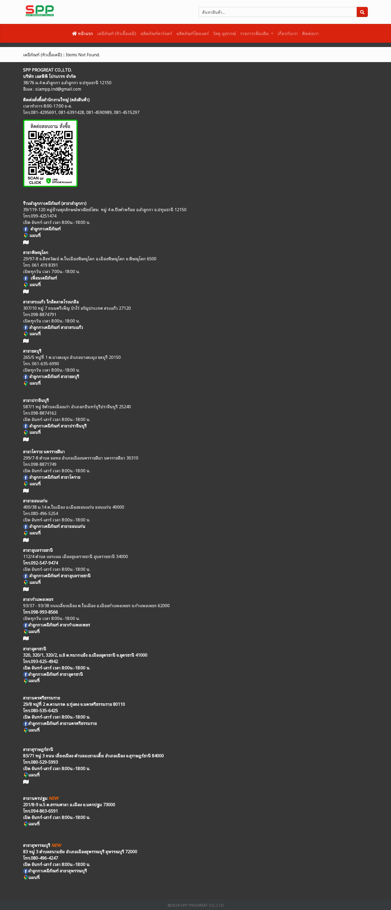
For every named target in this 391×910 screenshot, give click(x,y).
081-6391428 (71, 112)
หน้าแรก (85, 33)
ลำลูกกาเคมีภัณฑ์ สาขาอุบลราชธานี (60, 575)
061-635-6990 (45, 363)
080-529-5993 (44, 761)
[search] (362, 12)
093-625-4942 (44, 661)
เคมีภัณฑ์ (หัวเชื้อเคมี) (116, 33)
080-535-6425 (44, 710)
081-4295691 (43, 112)
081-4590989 (99, 112)
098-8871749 (43, 464)
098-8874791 (43, 314)
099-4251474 (43, 215)
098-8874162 (43, 412)
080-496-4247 (44, 857)
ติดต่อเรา (310, 33)
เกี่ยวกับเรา (287, 33)
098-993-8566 (44, 611)
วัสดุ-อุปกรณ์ (224, 33)
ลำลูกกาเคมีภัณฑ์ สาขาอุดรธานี (55, 673)
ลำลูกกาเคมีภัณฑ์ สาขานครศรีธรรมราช (62, 723)
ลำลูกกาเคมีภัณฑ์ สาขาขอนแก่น (57, 525)
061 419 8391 (45, 264)
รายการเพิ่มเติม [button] (255, 33)
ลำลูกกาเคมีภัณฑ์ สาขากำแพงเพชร (59, 624)
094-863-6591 (44, 810)
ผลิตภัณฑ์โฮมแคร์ (192, 33)
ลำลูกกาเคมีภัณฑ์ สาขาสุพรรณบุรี (57, 870)
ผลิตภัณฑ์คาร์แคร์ (156, 33)
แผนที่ (34, 284)
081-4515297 (126, 112)
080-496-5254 (44, 513)
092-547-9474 (44, 562)
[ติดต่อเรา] (50, 152)
